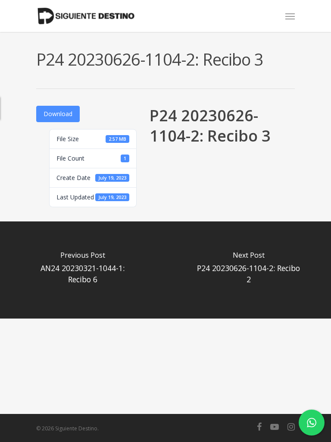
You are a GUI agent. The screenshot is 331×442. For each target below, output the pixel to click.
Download (58, 114)
